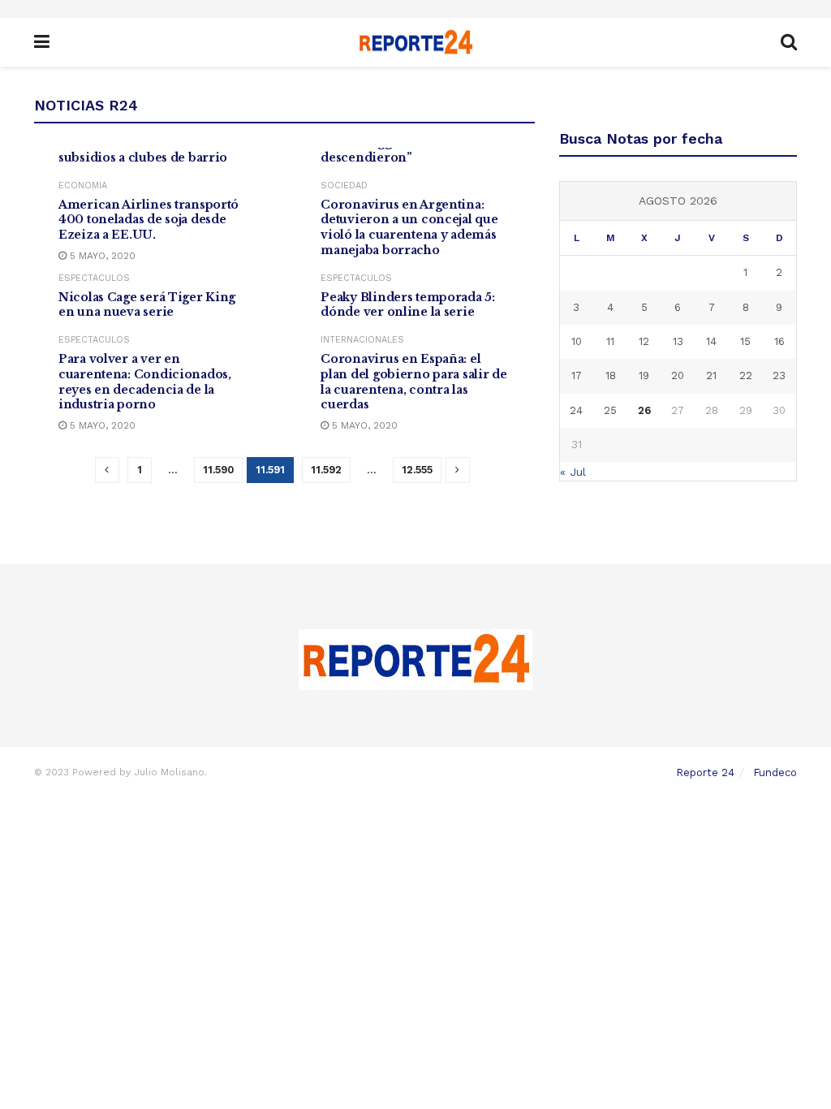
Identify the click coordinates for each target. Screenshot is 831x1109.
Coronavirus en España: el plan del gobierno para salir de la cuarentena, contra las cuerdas (413, 382)
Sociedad (344, 185)
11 (610, 341)
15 (745, 341)
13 (678, 341)
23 (779, 375)
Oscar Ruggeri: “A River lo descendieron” (400, 150)
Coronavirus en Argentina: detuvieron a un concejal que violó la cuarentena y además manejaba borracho (409, 227)
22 (745, 375)
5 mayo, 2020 (101, 255)
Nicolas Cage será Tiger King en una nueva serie (146, 305)
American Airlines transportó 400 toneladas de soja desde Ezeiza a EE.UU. (148, 220)
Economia (82, 185)
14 (711, 341)
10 (576, 341)
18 (610, 375)
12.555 (417, 470)
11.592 (326, 470)
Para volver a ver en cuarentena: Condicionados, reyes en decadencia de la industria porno (144, 382)
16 (779, 341)
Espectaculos (94, 278)
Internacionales (362, 339)
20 (677, 375)
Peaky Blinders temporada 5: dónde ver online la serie (407, 305)
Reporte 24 (705, 772)
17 (576, 375)
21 (711, 375)
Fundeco (775, 772)
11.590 (218, 470)
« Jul (573, 471)
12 (644, 341)
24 (576, 410)
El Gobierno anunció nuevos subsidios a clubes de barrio (147, 150)
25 (610, 410)
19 (644, 375)
